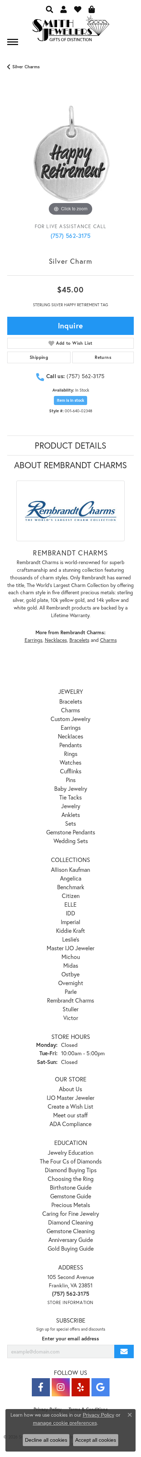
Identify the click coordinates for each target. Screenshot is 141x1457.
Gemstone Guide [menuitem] (70, 1196)
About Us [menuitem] (70, 1089)
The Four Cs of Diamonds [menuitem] (71, 1161)
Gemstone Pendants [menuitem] (70, 832)
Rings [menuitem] (70, 753)
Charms (108, 640)
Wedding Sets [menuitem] (71, 841)
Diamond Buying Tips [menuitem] (71, 1170)
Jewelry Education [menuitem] (70, 1152)
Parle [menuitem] (71, 991)
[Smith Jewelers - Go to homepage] (70, 30)
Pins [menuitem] (71, 780)
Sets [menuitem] (70, 823)
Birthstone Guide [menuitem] (70, 1187)
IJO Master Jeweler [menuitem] (70, 1097)
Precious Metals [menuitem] (70, 1205)
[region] (70, 154)
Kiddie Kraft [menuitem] (70, 930)
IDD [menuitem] (70, 913)
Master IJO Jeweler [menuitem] (70, 948)
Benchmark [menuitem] (70, 887)
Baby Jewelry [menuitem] (70, 788)
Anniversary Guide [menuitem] (70, 1239)
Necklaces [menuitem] (70, 736)
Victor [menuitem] (70, 1017)
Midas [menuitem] (70, 965)
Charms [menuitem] (70, 710)
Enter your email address (70, 1338)
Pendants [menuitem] (70, 745)
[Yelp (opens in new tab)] (81, 1387)
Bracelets (79, 640)
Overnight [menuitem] (70, 983)
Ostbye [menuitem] (70, 974)
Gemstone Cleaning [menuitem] (71, 1231)
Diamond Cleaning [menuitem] (70, 1222)
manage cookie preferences (65, 1423)
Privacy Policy (98, 1415)
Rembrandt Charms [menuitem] (70, 1000)
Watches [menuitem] (70, 762)
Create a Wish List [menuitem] (70, 1106)
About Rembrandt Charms (70, 465)
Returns (103, 357)
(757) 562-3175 (71, 235)
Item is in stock (70, 400)
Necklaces (56, 640)
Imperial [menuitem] (70, 922)
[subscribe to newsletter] (124, 1351)
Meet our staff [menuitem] (70, 1115)
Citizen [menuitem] (71, 895)
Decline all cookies (46, 1440)
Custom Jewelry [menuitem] (70, 719)
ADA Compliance (70, 1124)
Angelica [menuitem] (70, 878)
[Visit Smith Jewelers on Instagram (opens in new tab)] (61, 1387)
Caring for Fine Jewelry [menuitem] (70, 1213)
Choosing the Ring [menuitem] (71, 1178)
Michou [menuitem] (70, 956)
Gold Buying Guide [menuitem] (71, 1248)
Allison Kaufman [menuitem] (70, 869)
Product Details (70, 445)
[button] (49, 9)
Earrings (33, 640)
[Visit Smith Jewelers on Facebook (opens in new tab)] (41, 1387)
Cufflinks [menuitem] (70, 771)
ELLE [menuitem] (70, 904)
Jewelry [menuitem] (70, 806)
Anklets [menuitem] (70, 814)
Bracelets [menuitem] (70, 701)
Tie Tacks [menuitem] (70, 797)
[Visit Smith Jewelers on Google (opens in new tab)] (100, 1387)
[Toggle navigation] (12, 42)
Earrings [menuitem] (71, 727)
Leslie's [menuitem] (70, 939)
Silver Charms (26, 66)
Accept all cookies (95, 1440)
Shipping (39, 357)
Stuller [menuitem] (70, 1009)
